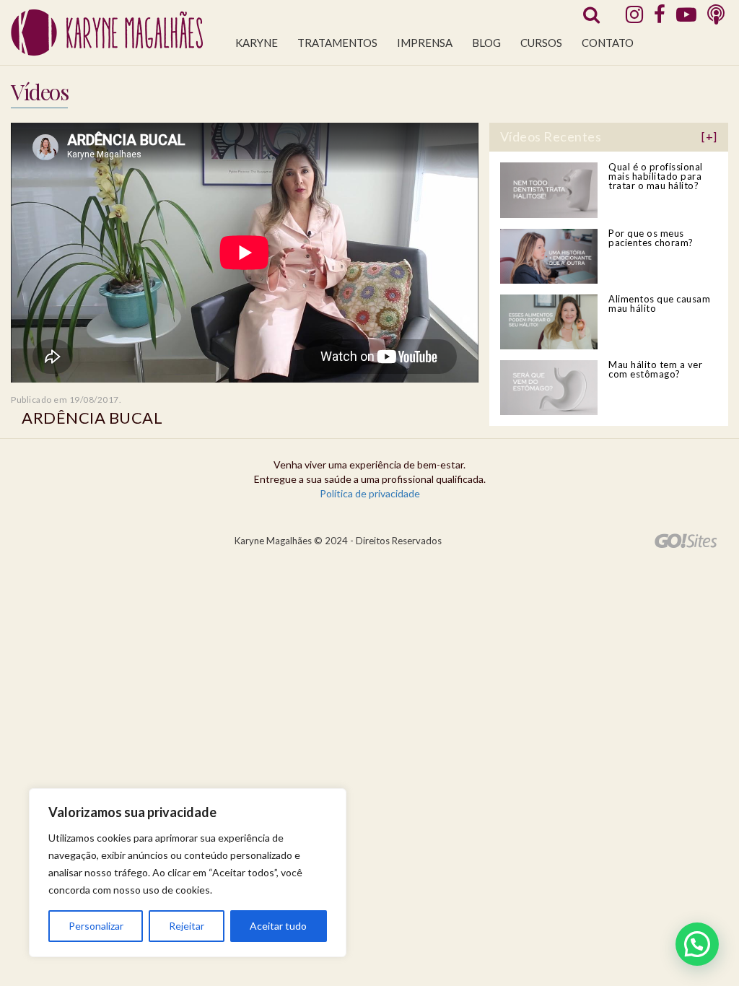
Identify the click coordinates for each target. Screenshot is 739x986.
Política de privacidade (370, 493)
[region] (187, 872)
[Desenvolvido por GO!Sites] (686, 540)
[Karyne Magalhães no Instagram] (634, 14)
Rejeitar (186, 926)
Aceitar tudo (278, 926)
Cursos (541, 42)
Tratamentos (337, 42)
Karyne (256, 42)
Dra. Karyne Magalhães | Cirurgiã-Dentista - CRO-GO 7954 (107, 32)
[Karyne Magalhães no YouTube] (686, 14)
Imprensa (424, 42)
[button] (697, 944)
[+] (709, 136)
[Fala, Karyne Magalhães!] (716, 14)
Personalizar (96, 926)
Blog (486, 42)
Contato (608, 42)
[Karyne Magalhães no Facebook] (659, 14)
